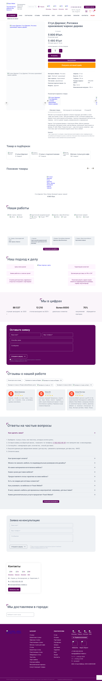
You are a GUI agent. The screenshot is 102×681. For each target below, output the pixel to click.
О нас (20, 15)
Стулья (32, 635)
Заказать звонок (89, 7)
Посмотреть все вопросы (51, 501)
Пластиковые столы (36, 652)
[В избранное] (94, 23)
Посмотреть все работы (51, 249)
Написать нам (14, 589)
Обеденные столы (35, 654)
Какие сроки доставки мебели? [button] (20, 472)
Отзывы (37, 15)
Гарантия (76, 15)
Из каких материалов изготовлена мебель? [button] (25, 467)
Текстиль (33, 657)
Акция (93, 15)
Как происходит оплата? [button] (18, 458)
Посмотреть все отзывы (14, 380)
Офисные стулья (35, 640)
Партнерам (45, 15)
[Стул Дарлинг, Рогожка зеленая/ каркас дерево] (71, 100)
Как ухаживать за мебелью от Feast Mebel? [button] (25, 486)
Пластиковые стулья (36, 642)
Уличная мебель (35, 662)
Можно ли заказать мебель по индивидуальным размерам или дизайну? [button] (37, 463)
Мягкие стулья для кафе (37, 645)
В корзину (54, 55)
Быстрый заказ (72, 60)
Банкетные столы (35, 650)
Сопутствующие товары (37, 667)
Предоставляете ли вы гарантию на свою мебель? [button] (28, 476)
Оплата (59, 15)
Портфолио (28, 15)
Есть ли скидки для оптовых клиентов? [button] (23, 481)
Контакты (85, 15)
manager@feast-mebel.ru (18, 584)
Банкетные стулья (35, 637)
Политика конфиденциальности (65, 679)
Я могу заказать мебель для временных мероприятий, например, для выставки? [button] (40, 490)
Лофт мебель (34, 659)
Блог (53, 15)
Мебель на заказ (12, 18)
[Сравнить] (91, 23)
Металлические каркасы (37, 664)
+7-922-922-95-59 (76, 7)
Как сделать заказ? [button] (15, 433)
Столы (32, 647)
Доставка (67, 15)
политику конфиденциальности (17, 361)
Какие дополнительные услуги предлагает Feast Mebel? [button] (30, 495)
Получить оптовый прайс (72, 65)
